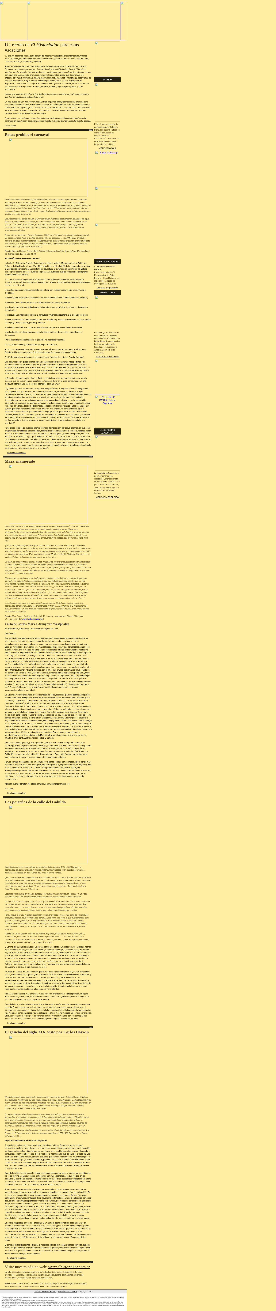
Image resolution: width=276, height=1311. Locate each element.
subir (90, 130)
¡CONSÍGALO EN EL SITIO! (107, 357)
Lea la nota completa (16, 452)
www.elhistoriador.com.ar (32, 619)
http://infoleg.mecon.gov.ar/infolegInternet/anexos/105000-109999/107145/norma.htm (30, 1302)
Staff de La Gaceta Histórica (45, 1291)
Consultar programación (107, 288)
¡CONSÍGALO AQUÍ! (107, 148)
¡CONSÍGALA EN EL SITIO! (107, 497)
